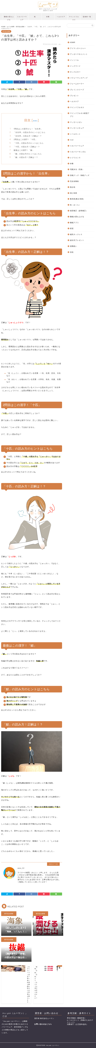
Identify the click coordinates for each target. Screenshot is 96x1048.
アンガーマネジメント (79, 54)
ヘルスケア (61, 17)
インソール (74, 60)
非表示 (35, 121)
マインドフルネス (74, 18)
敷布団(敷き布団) (77, 199)
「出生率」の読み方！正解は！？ (28, 136)
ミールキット (75, 134)
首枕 (72, 252)
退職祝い (73, 246)
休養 (48, 17)
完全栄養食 (74, 181)
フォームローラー (77, 84)
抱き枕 (72, 187)
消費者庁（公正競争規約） (77, 1024)
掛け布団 (73, 193)
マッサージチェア (77, 128)
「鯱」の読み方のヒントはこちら (28, 154)
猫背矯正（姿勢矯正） (79, 211)
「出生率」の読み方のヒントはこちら (29, 132)
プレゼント (74, 96)
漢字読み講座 (6, 31)
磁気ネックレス (76, 234)
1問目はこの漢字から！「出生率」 (28, 129)
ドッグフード (75, 66)
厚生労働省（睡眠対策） (76, 1018)
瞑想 (72, 228)
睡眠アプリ (74, 223)
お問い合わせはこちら (43, 1024)
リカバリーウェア (22, 18)
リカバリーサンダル (78, 152)
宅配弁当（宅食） (77, 169)
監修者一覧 (87, 17)
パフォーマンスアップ (79, 78)
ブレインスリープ (77, 90)
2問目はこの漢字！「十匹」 (25, 139)
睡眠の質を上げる (9, 18)
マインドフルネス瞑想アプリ (79, 114)
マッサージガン (76, 122)
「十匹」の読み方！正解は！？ (27, 147)
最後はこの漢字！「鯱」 (24, 150)
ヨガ (72, 140)
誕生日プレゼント (77, 240)
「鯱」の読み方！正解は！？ (26, 157)
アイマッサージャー (78, 48)
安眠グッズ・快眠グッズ (79, 175)
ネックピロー (75, 72)
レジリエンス (75, 158)
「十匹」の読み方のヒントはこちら (29, 143)
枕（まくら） (75, 205)
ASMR (72, 42)
